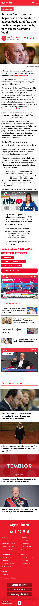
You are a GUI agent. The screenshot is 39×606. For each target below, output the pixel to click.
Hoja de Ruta (6, 567)
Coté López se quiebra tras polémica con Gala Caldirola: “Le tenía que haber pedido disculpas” (24, 320)
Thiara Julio (15, 37)
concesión (7, 253)
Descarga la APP (19, 594)
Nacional (7, 9)
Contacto (24, 560)
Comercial (5, 575)
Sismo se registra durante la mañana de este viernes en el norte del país (18, 480)
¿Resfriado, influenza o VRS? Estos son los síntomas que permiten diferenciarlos (25, 341)
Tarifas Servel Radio (9, 578)
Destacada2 (21, 253)
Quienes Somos (27, 557)
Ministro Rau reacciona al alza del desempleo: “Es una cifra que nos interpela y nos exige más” (16, 415)
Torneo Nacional (7, 549)
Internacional (26, 546)
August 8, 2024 (10, 244)
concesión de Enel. (21, 75)
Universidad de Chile (9, 546)
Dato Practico (26, 540)
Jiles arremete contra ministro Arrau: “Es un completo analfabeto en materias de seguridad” (19, 448)
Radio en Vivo (19, 584)
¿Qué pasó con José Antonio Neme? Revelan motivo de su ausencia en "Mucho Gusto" (13, 310)
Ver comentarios (11, 270)
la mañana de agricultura (14, 261)
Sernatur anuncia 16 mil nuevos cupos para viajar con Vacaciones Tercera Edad (12, 331)
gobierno (7, 257)
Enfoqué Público (7, 564)
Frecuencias (25, 564)
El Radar (4, 560)
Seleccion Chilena (8, 543)
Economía (25, 543)
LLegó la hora (6, 557)
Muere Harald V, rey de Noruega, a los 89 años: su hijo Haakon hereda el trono (19, 510)
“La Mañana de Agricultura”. (16, 107)
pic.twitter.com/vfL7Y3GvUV (16, 238)
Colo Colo (5, 540)
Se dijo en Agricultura (12, 266)
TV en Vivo (19, 589)
